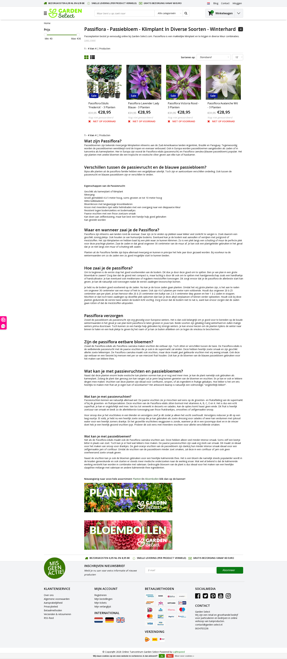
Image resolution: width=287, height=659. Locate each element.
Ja (162, 656)
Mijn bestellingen (103, 598)
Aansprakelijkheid (53, 602)
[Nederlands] (208, 3)
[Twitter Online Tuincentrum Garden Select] (205, 597)
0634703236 (201, 628)
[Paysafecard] (182, 617)
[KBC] (161, 610)
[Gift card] (171, 603)
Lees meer (90, 40)
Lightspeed (179, 651)
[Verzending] (147, 639)
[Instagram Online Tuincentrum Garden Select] (228, 597)
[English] (120, 621)
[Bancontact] (161, 617)
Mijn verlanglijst (102, 606)
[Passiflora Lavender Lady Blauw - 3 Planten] (143, 82)
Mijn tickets (100, 602)
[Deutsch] (109, 621)
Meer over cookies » (184, 656)
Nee (170, 656)
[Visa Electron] (161, 623)
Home (47, 23)
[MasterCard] (150, 617)
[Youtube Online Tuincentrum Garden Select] (220, 597)
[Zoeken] (186, 13)
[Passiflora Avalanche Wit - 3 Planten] (223, 82)
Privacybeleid (51, 606)
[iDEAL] (150, 610)
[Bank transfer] (161, 596)
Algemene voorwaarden (57, 598)
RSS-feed (49, 618)
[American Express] (150, 596)
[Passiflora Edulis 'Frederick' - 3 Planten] (104, 82)
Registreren (100, 595)
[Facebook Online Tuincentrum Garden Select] (197, 597)
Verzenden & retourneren (57, 614)
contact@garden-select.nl (208, 624)
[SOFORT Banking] (150, 603)
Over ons (49, 595)
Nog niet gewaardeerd (100, 117)
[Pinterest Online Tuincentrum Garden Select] (213, 597)
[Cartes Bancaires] (182, 596)
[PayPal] (171, 617)
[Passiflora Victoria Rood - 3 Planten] (183, 82)
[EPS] (161, 603)
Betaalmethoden (53, 610)
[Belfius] (171, 596)
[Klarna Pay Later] (171, 610)
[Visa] (150, 623)
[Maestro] (182, 610)
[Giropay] (182, 603)
